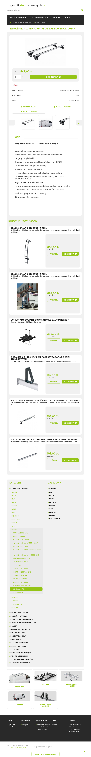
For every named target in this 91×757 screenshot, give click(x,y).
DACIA (14, 495)
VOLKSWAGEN (17, 604)
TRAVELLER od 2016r (20, 579)
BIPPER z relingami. (20, 536)
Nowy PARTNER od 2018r (22, 558)
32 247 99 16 (75, 731)
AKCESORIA (14, 649)
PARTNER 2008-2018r (20, 546)
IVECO (14, 509)
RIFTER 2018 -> (18, 565)
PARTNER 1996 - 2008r (21, 540)
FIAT (13, 499)
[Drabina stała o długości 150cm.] (27, 251)
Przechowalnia (42, 729)
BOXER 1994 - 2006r (20, 582)
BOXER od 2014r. (19, 589)
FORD (14, 502)
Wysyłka (25, 725)
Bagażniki (19, 686)
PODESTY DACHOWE (18, 636)
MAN (13, 512)
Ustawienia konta (43, 727)
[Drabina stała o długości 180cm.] (27, 296)
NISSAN (14, 523)
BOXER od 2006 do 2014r (22, 586)
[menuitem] (17, 17)
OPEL (13, 526)
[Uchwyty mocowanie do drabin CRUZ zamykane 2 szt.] (27, 337)
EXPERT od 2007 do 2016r (22, 572)
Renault (52, 515)
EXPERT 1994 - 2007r (20, 569)
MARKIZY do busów (18, 646)
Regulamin (11, 725)
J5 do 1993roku (18, 592)
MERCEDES (15, 516)
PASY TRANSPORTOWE (19, 643)
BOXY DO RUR (15, 639)
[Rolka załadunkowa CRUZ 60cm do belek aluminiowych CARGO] (27, 420)
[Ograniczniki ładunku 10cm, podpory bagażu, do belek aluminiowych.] (27, 378)
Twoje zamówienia (43, 725)
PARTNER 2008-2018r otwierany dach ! (26, 551)
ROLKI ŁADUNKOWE (17, 633)
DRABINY (13, 626)
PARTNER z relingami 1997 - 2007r (25, 543)
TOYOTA (15, 601)
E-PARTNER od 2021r (20, 562)
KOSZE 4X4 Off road (19, 616)
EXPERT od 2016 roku (20, 575)
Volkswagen (54, 519)
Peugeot (53, 512)
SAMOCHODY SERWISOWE (20, 663)
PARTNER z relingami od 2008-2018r (26, 555)
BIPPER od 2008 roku (20, 533)
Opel (51, 509)
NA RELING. (15, 608)
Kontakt (10, 727)
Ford (51, 495)
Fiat (51, 492)
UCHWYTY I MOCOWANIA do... (22, 619)
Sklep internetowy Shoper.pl (43, 747)
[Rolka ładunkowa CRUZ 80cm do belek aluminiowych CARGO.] (27, 457)
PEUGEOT (15, 529)
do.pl (26, 5)
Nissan (52, 505)
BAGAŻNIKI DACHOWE (19, 489)
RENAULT (15, 597)
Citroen (52, 489)
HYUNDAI (15, 506)
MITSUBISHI (16, 519)
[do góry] (85, 751)
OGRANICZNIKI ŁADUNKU (20, 629)
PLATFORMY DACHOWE (19, 613)
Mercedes (53, 502)
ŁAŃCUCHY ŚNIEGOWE (19, 656)
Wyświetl (54, 254)
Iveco (51, 499)
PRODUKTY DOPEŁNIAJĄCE (20, 653)
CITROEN (15, 492)
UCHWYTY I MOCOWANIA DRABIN (23, 623)
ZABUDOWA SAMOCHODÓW (21, 659)
